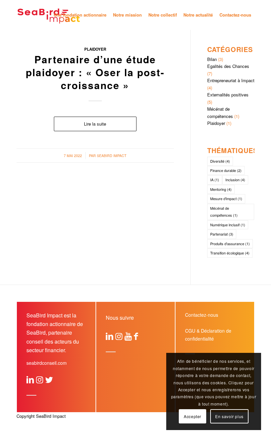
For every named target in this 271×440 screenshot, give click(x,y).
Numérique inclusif (227, 224)
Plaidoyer (95, 49)
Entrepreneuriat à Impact (230, 80)
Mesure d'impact (226, 198)
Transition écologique (230, 252)
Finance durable (226, 170)
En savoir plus (229, 416)
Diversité (220, 161)
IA (214, 179)
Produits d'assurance (230, 243)
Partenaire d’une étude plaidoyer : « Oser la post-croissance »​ (95, 72)
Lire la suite (95, 124)
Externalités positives (228, 94)
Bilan (212, 59)
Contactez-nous (201, 314)
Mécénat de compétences (224, 211)
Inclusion (235, 179)
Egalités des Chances (228, 66)
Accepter (192, 416)
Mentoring (221, 189)
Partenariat (221, 234)
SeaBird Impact (111, 155)
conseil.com (46, 362)
